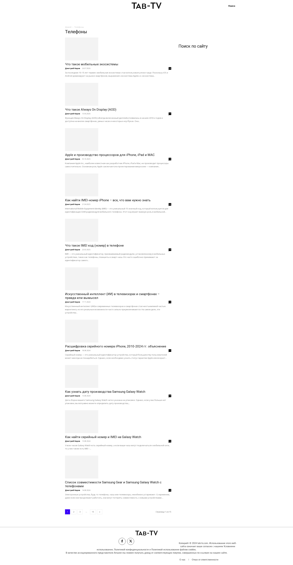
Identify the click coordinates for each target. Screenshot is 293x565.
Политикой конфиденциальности (131, 550)
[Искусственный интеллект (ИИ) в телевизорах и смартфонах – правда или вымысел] (118, 278)
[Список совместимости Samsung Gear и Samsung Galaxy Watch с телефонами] (118, 467)
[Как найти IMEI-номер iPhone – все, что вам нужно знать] (118, 184)
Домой (68, 27)
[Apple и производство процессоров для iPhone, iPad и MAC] (118, 139)
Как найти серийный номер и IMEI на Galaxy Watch (103, 437)
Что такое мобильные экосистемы (91, 64)
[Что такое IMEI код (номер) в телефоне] (118, 230)
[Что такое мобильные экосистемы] (118, 49)
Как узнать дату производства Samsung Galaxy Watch (105, 392)
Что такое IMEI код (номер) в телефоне (94, 245)
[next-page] (99, 511)
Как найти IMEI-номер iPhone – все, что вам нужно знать (108, 200)
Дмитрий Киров (72, 68)
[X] (130, 541)
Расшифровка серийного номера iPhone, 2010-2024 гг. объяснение (115, 346)
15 (93, 512)
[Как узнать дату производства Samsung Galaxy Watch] (118, 376)
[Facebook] (122, 541)
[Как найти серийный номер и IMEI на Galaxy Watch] (118, 421)
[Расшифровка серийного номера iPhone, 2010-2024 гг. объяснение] (118, 331)
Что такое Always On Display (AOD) (90, 109)
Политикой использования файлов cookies (173, 550)
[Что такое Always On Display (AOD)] (118, 94)
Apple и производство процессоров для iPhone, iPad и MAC (110, 155)
